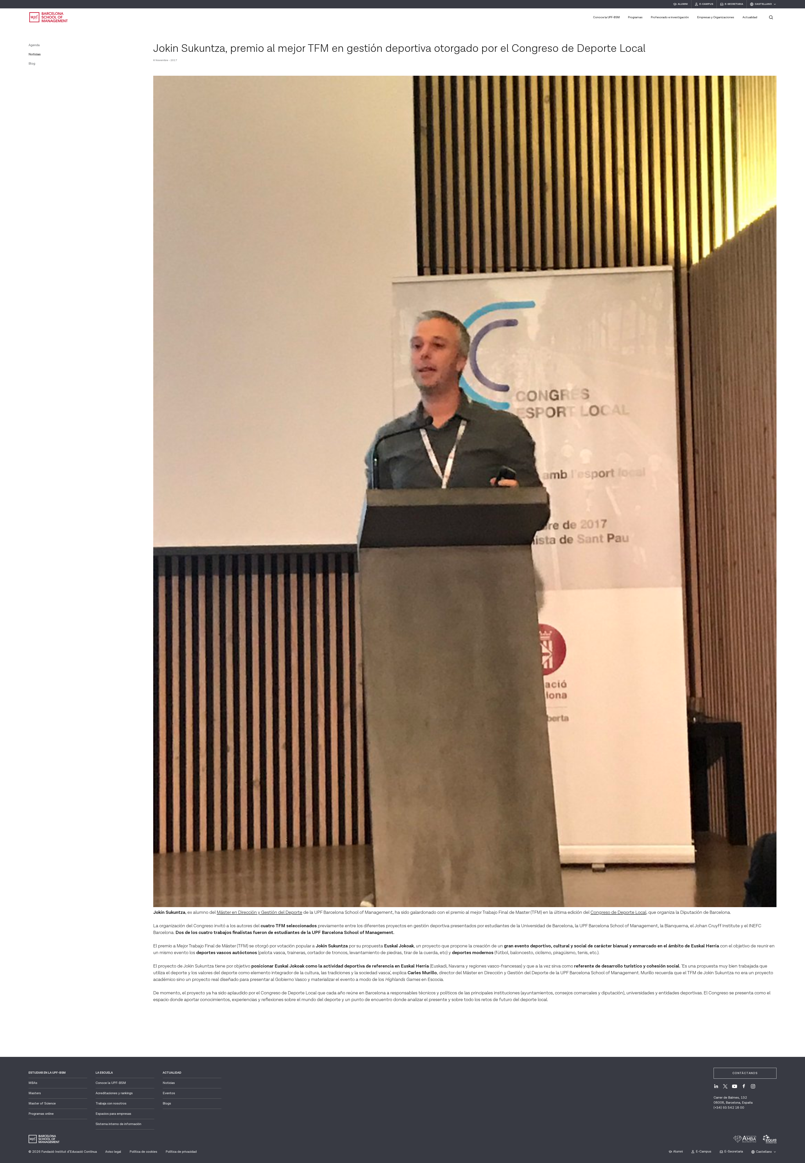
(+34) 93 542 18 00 (729, 1108)
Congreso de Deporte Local (618, 912)
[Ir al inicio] (49, 17)
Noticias (35, 54)
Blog (32, 63)
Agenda (34, 45)
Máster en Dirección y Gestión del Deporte (259, 912)
